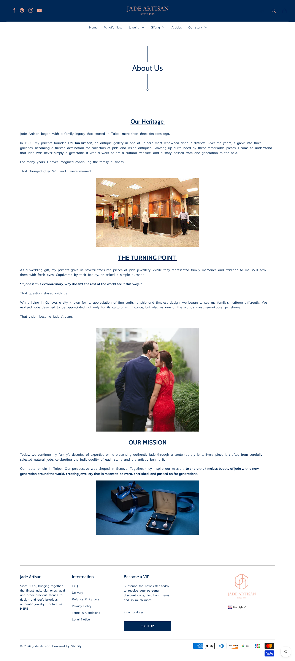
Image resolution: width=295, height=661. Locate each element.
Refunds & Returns (86, 599)
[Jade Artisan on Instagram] (31, 10)
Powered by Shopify (66, 645)
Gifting (156, 27)
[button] (237, 607)
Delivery (77, 592)
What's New (113, 27)
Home (93, 27)
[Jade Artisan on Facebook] (14, 10)
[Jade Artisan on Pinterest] (22, 10)
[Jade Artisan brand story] (147, 430)
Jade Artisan (41, 645)
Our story (195, 27)
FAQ (75, 585)
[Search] (274, 10)
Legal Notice (81, 619)
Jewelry (135, 27)
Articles (176, 27)
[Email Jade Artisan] (39, 10)
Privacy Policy (81, 605)
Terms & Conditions (86, 612)
